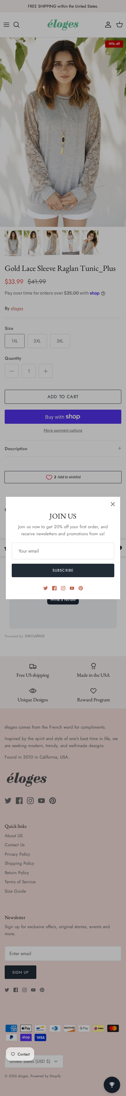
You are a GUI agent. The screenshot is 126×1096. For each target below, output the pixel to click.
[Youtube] (72, 588)
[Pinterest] (81, 588)
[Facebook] (54, 588)
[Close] (112, 504)
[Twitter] (45, 588)
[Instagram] (63, 588)
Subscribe (62, 570)
